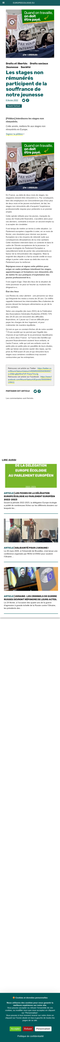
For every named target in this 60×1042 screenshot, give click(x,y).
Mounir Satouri (13, 106)
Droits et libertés (16, 63)
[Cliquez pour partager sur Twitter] (23, 100)
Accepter (15, 1029)
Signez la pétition (14, 134)
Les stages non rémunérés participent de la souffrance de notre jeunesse (26, 83)
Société (26, 67)
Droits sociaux (39, 63)
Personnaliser (43, 1029)
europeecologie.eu (23, 3)
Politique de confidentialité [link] (30, 1036)
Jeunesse (12, 67)
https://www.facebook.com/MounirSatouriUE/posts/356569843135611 (30, 379)
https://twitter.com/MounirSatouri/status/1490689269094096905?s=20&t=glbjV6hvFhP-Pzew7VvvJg (29, 371)
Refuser (28, 1029)
